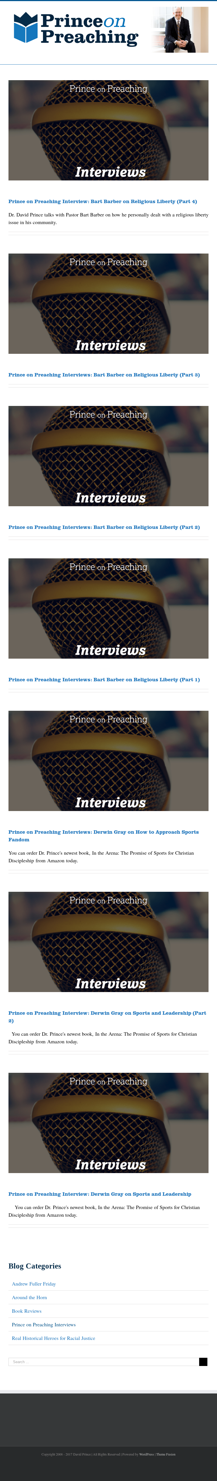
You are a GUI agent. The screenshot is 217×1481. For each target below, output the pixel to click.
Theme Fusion (165, 1454)
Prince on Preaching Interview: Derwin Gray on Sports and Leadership (99, 1193)
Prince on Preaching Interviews (44, 1324)
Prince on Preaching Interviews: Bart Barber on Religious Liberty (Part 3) (104, 374)
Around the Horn (29, 1297)
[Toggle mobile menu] (206, 56)
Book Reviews (27, 1310)
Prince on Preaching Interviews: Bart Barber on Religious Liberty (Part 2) (104, 527)
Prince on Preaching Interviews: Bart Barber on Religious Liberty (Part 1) (104, 679)
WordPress (146, 1454)
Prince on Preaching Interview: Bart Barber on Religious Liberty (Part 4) (102, 201)
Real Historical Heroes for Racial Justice (53, 1338)
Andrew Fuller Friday (34, 1283)
